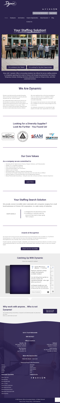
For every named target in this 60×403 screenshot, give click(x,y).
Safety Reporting (4, 393)
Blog (53, 17)
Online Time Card (4, 377)
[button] (50, 311)
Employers (13, 17)
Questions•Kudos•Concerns (7, 389)
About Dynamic (44, 17)
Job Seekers (21, 17)
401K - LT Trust (4, 383)
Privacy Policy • (29, 401)
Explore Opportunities (32, 17)
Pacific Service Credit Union (7, 385)
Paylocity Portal (4, 379)
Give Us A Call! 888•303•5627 (40, 13)
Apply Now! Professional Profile (7, 391)
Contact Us (29, 21)
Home (6, 17)
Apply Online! (53, 13)
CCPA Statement (37, 401)
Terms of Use (22, 401)
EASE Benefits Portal (5, 381)
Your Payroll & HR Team (6, 387)
